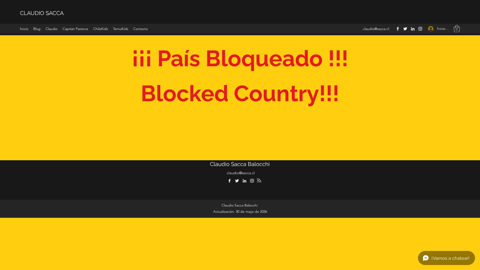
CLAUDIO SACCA (42, 13)
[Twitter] (405, 28)
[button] (51, 28)
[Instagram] (420, 28)
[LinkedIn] (412, 28)
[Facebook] (397, 28)
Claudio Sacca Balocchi (240, 164)
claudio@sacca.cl (376, 28)
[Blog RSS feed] (259, 180)
